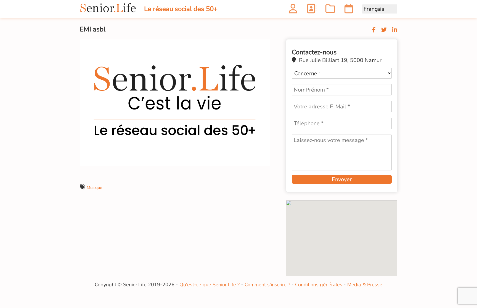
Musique (94, 187)
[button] (265, 44)
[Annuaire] (311, 10)
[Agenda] (348, 10)
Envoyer (342, 179)
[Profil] (293, 10)
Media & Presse (364, 284)
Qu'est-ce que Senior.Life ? (209, 284)
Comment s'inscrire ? (267, 284)
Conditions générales (318, 284)
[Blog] (330, 10)
